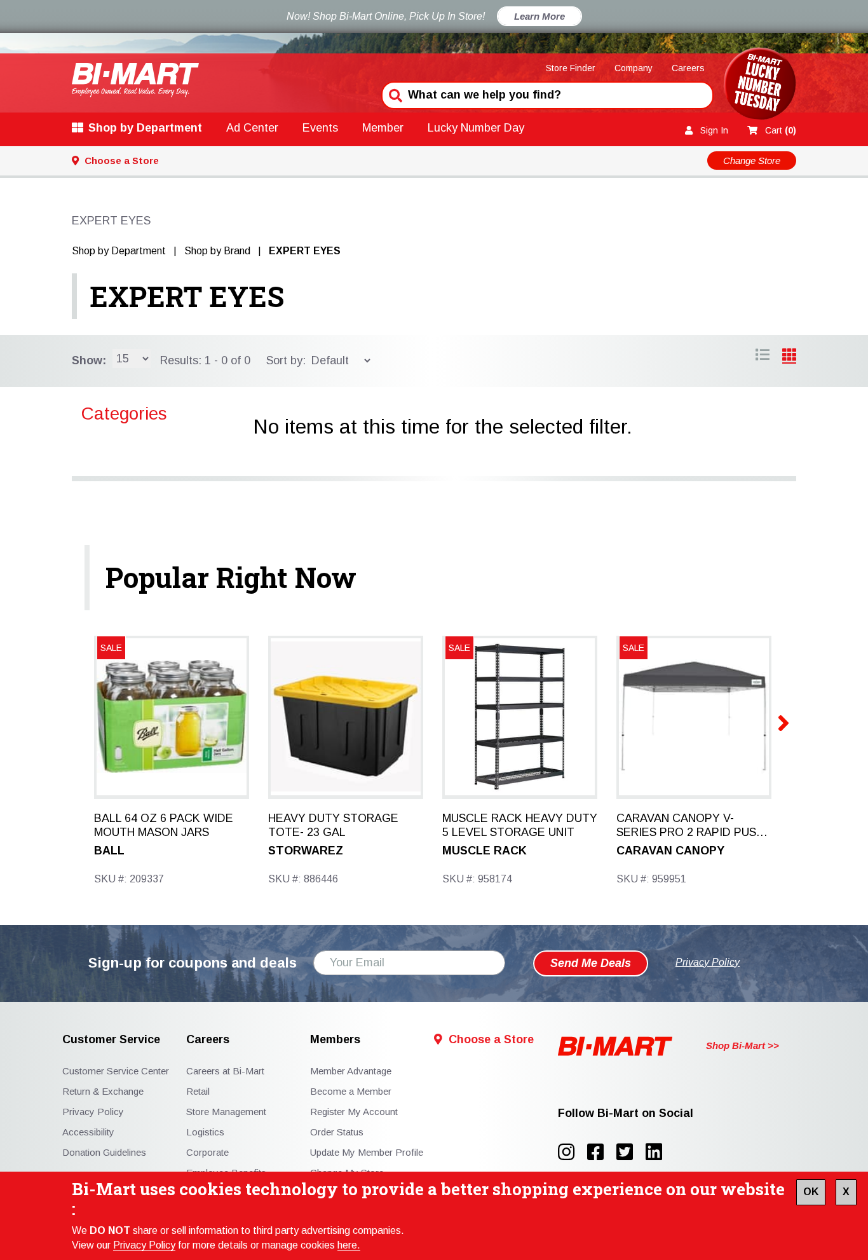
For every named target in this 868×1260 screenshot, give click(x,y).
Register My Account (354, 1111)
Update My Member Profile (366, 1152)
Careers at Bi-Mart (225, 1070)
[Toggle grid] (763, 357)
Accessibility (88, 1131)
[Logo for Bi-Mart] (135, 80)
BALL (109, 850)
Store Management (226, 1111)
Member (382, 127)
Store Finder (570, 68)
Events (320, 127)
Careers (688, 68)
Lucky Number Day (476, 127)
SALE (111, 648)
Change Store (751, 160)
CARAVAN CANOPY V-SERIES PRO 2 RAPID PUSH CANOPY (690, 826)
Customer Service (111, 1040)
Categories (124, 413)
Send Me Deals (590, 963)
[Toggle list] (789, 357)
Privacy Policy (144, 1245)
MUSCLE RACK (484, 850)
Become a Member (350, 1091)
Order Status (336, 1131)
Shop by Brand (217, 250)
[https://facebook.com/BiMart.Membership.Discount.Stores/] (601, 1152)
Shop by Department (145, 127)
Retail (198, 1091)
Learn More (539, 16)
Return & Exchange (103, 1091)
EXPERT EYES (187, 296)
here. (348, 1245)
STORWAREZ (305, 850)
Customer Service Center (115, 1070)
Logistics (205, 1131)
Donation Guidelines (104, 1152)
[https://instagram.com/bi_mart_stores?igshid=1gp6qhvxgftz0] (572, 1152)
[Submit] (394, 94)
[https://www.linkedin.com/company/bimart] (658, 1152)
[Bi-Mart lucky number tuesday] (759, 86)
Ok (810, 1191)
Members (335, 1040)
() (780, 130)
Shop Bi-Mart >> (742, 1045)
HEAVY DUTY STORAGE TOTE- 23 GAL (333, 825)
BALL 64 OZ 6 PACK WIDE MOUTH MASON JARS (163, 825)
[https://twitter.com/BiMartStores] (631, 1152)
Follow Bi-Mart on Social (625, 1113)
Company (633, 68)
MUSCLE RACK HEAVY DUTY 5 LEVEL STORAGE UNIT (519, 825)
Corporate (207, 1152)
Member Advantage (350, 1070)
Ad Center (252, 127)
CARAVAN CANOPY (670, 850)
